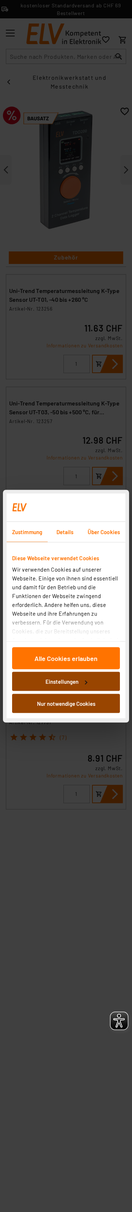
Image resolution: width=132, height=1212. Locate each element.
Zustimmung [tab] (27, 531)
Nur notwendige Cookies (66, 703)
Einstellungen (61, 681)
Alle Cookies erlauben (66, 658)
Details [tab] (65, 531)
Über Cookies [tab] (104, 531)
